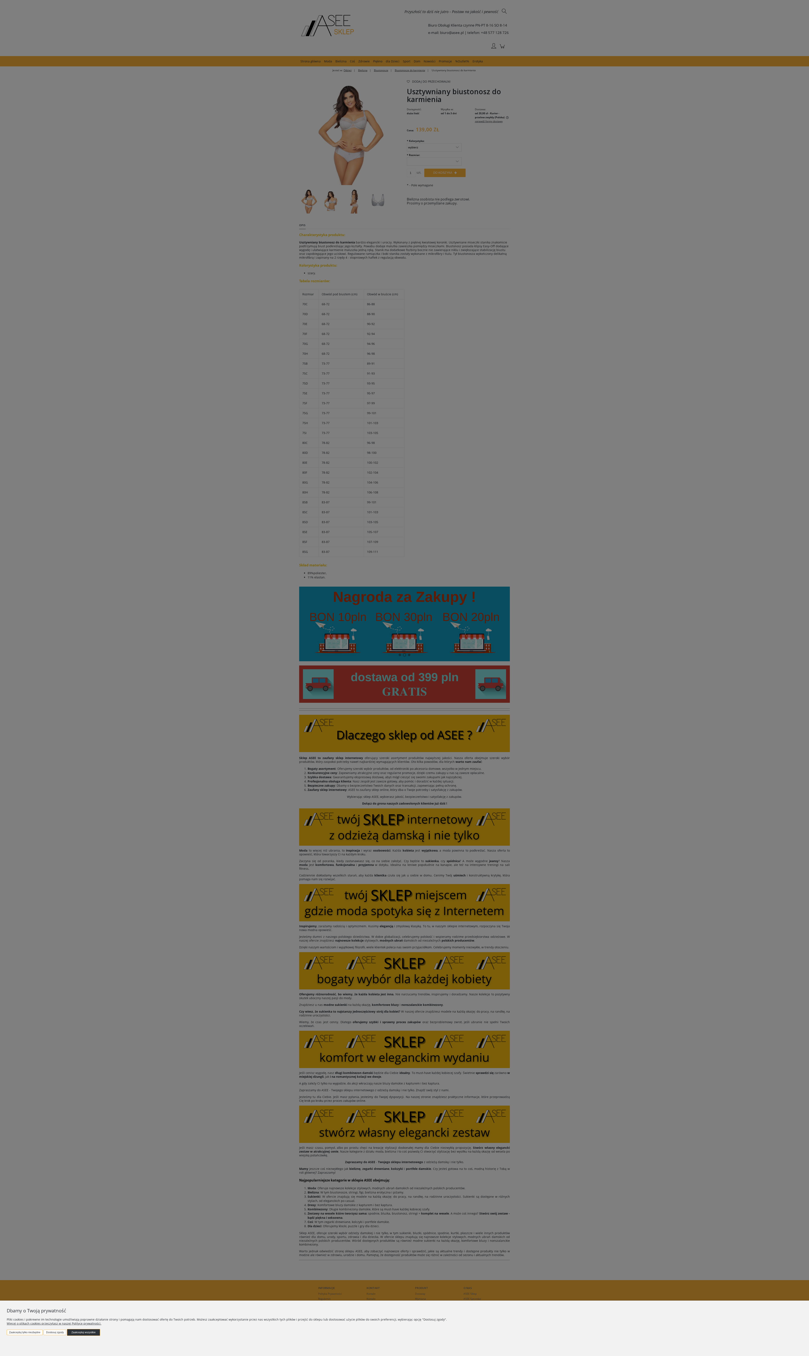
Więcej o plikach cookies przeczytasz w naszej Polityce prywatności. (54, 1323)
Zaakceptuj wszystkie (83, 1332)
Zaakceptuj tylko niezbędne (24, 1332)
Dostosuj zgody (55, 1332)
